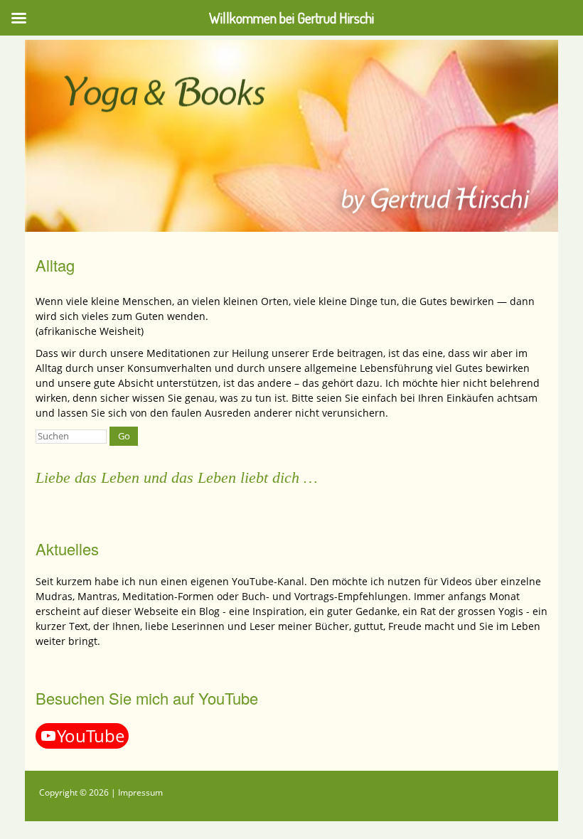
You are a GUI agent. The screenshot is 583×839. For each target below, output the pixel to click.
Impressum (140, 792)
